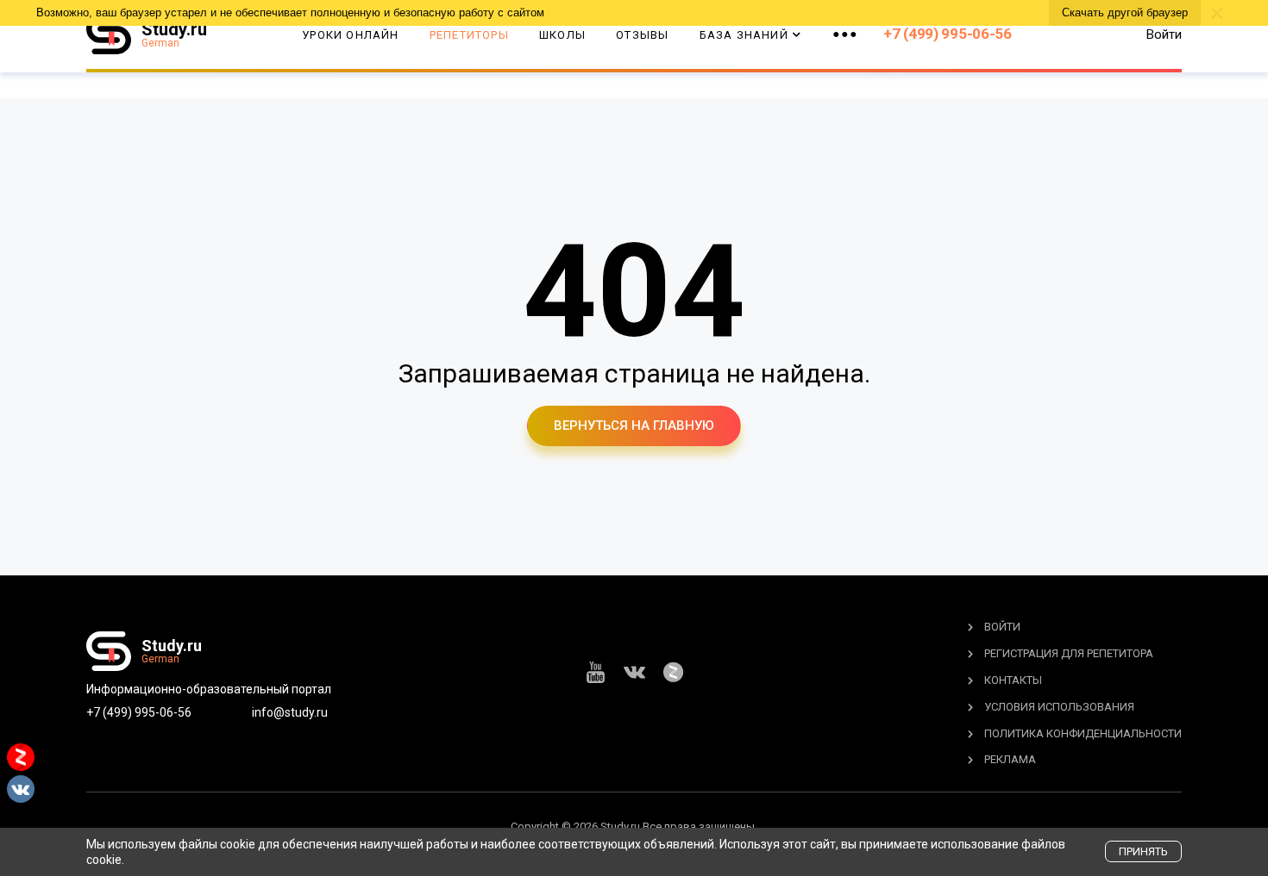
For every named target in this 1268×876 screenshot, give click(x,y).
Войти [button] (1164, 34)
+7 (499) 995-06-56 (947, 33)
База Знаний (744, 34)
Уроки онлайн (350, 34)
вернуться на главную (634, 425)
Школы (562, 34)
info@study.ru (290, 712)
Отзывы (642, 34)
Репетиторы (469, 34)
